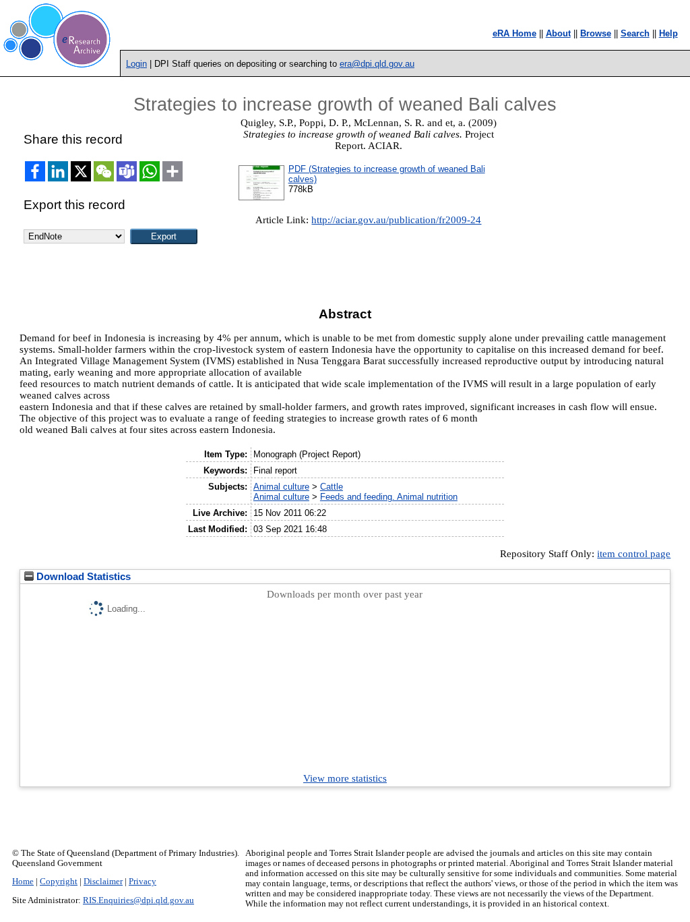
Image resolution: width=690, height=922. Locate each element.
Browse (595, 33)
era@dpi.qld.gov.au (377, 64)
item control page (633, 553)
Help (668, 33)
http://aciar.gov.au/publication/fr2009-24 (396, 219)
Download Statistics (82, 576)
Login (136, 64)
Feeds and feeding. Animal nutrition (389, 497)
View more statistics (345, 778)
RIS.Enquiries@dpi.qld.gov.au (138, 900)
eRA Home (514, 33)
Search (635, 33)
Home (23, 881)
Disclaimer (103, 881)
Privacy (142, 881)
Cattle (331, 487)
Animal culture (281, 487)
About (558, 33)
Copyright (58, 881)
